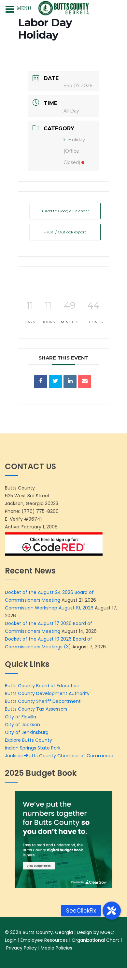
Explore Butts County (28, 740)
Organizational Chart (95, 940)
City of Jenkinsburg (27, 732)
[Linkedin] (70, 381)
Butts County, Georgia (48, 932)
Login (11, 940)
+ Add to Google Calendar (65, 210)
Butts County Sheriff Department (43, 701)
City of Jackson (22, 724)
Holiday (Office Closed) (74, 151)
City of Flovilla (20, 717)
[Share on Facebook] (40, 381)
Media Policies (56, 948)
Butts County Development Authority (47, 693)
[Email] (84, 381)
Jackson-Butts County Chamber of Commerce (59, 755)
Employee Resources (44, 940)
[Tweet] (55, 381)
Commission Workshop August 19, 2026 (49, 608)
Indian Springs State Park (33, 748)
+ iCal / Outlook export (65, 232)
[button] (112, 911)
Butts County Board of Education (42, 685)
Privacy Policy (21, 948)
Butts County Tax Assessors (36, 709)
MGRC (107, 932)
